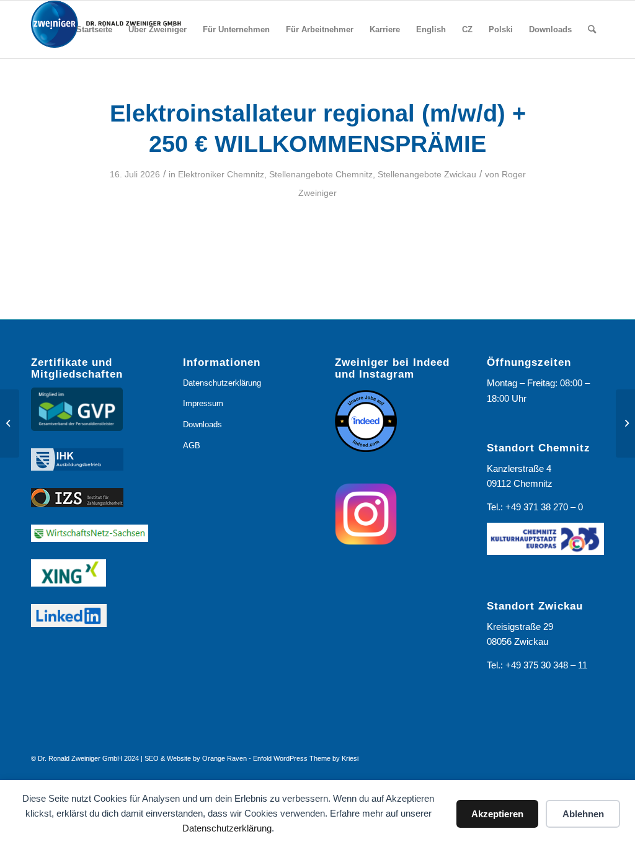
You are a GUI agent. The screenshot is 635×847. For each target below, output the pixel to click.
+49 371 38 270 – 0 (544, 507)
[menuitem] (94, 29)
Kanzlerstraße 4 (519, 468)
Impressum (203, 403)
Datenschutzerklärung (227, 828)
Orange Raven (224, 758)
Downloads (202, 424)
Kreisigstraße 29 (520, 626)
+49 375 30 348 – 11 (546, 665)
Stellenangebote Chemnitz (321, 174)
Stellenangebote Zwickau (427, 174)
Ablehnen (583, 814)
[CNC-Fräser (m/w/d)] (9, 423)
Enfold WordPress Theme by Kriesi (305, 758)
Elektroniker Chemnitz (221, 174)
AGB (191, 445)
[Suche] (592, 29)
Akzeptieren (497, 814)
